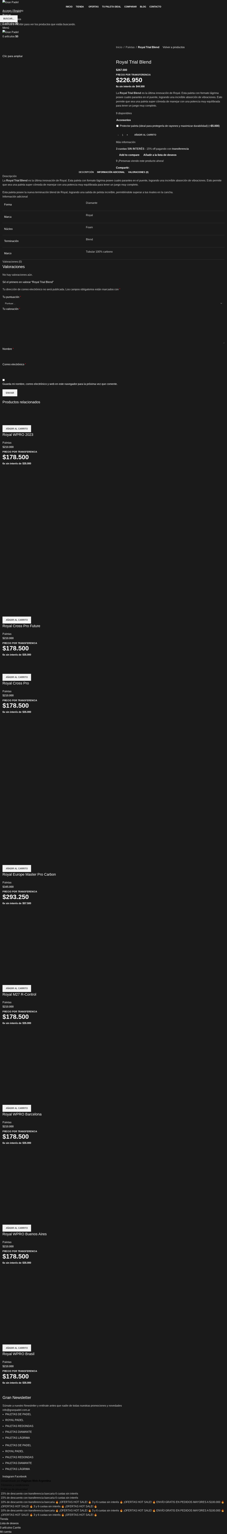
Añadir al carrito (145, 135)
